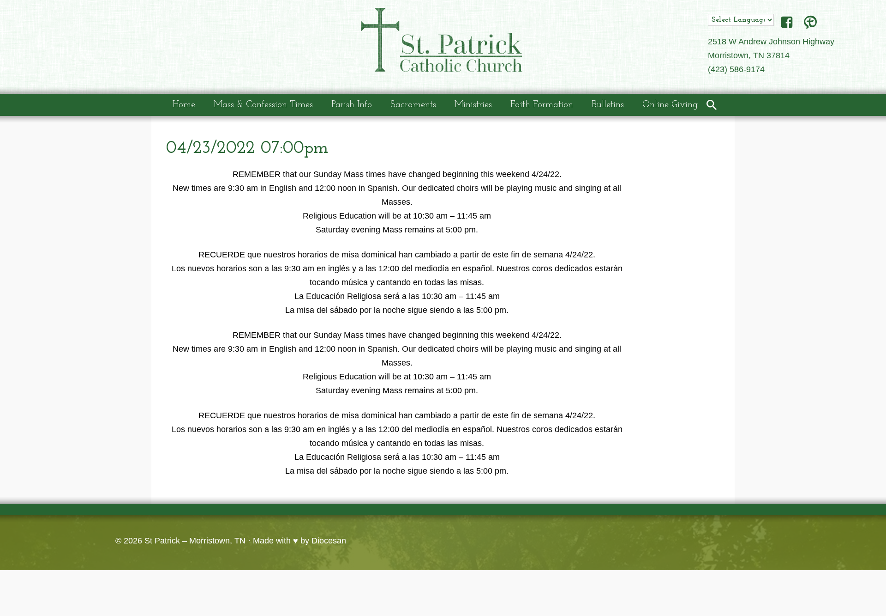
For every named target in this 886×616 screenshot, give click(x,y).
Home (184, 105)
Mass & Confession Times (263, 105)
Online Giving (670, 105)
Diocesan (328, 540)
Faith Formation (541, 105)
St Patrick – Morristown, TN (194, 540)
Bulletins (608, 105)
